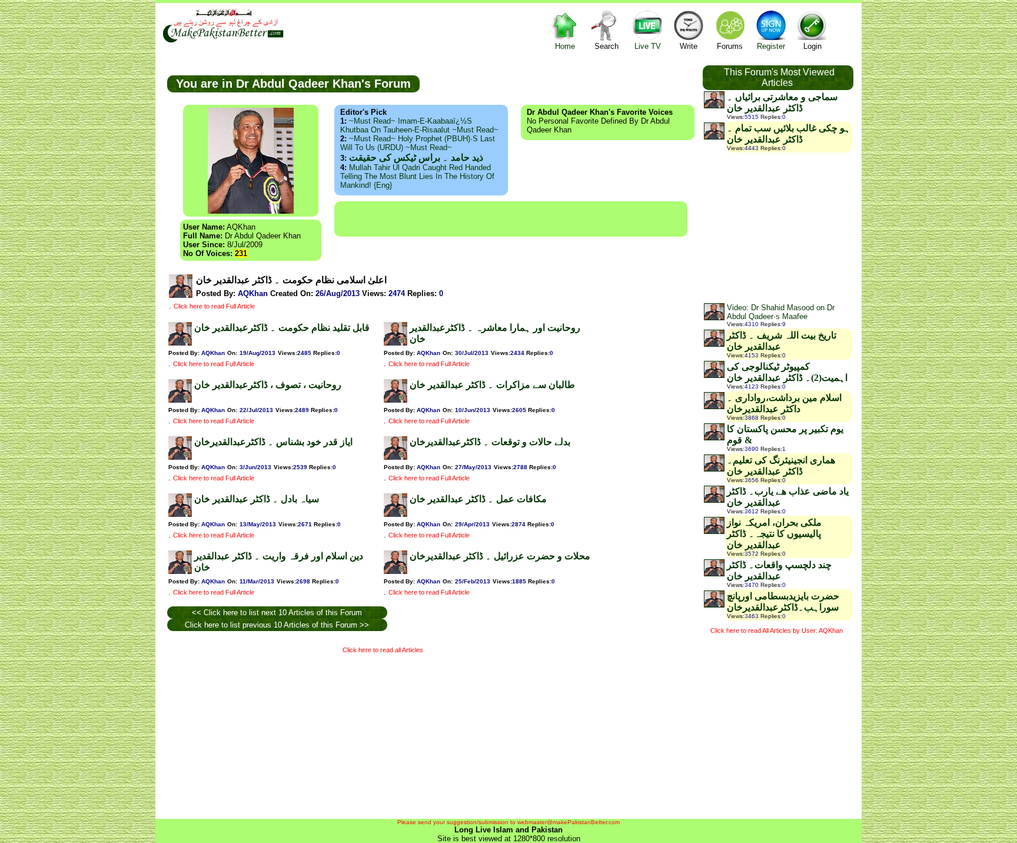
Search (606, 46)
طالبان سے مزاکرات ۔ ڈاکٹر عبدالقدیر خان (492, 385)
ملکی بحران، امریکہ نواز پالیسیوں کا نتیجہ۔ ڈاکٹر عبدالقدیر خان (774, 533)
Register (771, 46)
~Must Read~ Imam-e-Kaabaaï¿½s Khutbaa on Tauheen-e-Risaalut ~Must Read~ (419, 125)
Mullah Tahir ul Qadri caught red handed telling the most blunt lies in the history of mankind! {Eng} (417, 176)
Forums (730, 46)
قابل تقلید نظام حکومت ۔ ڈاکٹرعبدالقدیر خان (282, 328)
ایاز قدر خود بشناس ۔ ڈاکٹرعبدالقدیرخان (273, 442)
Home (565, 46)
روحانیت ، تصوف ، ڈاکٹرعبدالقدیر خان (267, 385)
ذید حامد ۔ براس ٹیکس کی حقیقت (416, 157)
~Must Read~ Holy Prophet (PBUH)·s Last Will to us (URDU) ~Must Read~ (417, 143)
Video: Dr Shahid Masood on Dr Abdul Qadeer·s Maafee (781, 312)
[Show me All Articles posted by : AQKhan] (180, 295)
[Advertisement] (511, 219)
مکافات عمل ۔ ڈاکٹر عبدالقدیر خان (478, 499)
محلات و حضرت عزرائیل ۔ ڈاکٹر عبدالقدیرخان (500, 556)
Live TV (647, 46)
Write (688, 46)
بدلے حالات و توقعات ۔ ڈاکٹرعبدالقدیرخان (490, 442)
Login (812, 46)
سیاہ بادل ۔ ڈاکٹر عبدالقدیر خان (256, 499)
